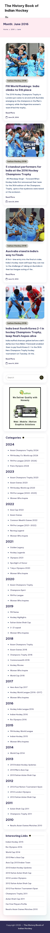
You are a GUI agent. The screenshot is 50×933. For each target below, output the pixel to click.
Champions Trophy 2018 (21, 655)
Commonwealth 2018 (20, 660)
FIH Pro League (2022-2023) (23, 493)
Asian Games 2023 (19, 482)
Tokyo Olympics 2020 (20, 568)
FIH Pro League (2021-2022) (23, 525)
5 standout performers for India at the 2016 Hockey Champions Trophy (23, 170)
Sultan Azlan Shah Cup (20, 622)
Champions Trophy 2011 (21, 814)
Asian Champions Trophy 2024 (24, 450)
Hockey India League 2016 (22, 709)
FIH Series (14, 612)
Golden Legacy (17, 547)
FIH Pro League (16, 595)
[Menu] (6, 17)
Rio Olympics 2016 (18, 719)
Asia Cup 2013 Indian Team (18, 862)
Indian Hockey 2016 (17, 81)
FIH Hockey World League (21, 731)
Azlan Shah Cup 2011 (19, 808)
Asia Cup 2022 (17, 510)
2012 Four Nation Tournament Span (26, 787)
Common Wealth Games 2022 (23, 520)
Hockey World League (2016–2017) (26, 692)
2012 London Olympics (20, 792)
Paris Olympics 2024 (19, 466)
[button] (41, 377)
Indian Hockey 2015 (19, 736)
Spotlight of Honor (18, 563)
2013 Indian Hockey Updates (23, 765)
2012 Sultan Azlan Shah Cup (23, 797)
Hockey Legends (17, 552)
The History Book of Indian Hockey (21, 8)
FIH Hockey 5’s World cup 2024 (24, 455)
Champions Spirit (18, 590)
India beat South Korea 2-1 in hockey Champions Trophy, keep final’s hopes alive (25, 332)
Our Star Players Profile (16, 904)
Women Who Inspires (19, 600)
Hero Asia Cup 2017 (19, 687)
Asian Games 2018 (18, 649)
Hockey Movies (17, 665)
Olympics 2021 (16, 557)
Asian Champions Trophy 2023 (24, 477)
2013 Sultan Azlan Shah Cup (23, 775)
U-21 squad (15, 627)
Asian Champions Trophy (21, 585)
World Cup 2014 (17, 753)
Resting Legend (17, 530)
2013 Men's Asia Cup (19, 770)
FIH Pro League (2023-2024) (23, 460)
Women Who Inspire (19, 498)
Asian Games (16, 515)
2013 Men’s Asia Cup (15, 857)
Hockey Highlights (18, 617)
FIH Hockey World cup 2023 (22, 488)
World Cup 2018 (17, 675)
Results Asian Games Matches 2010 (26, 825)
